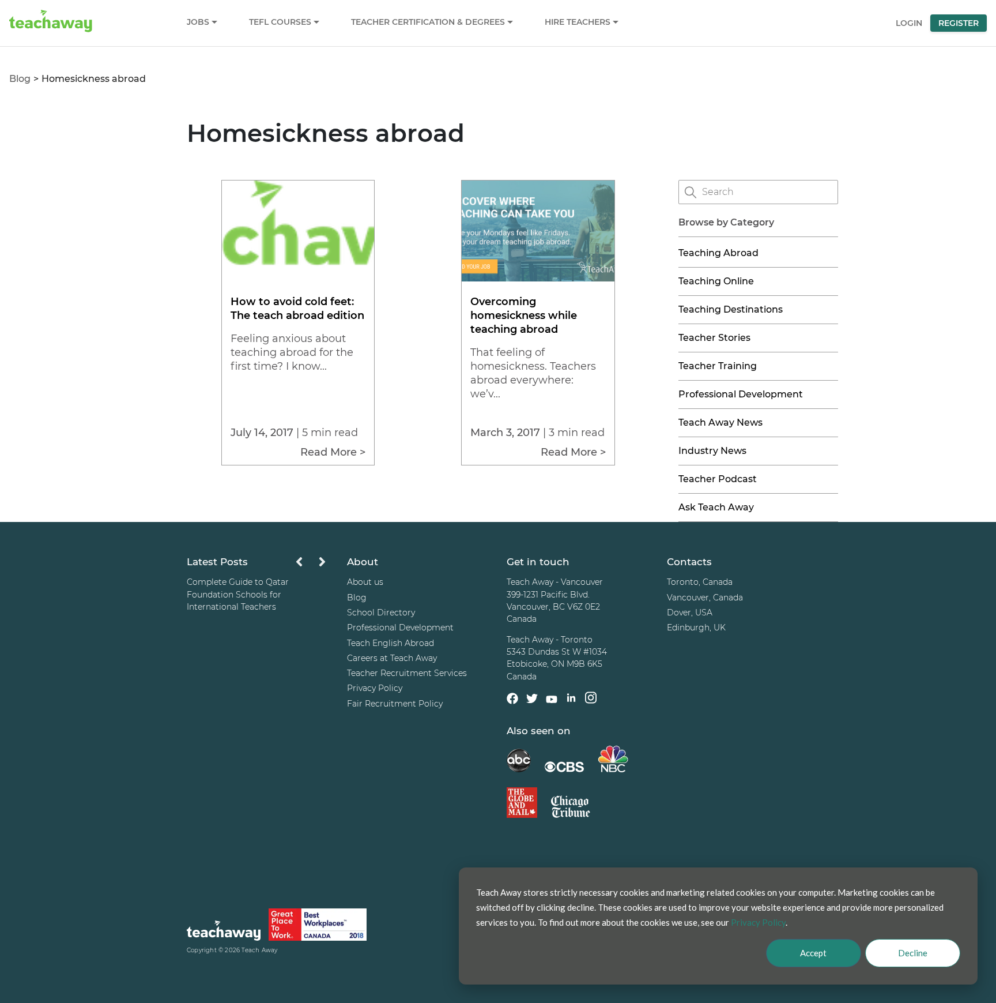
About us (365, 582)
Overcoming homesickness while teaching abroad (523, 315)
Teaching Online (716, 281)
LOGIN (909, 23)
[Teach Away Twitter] (532, 700)
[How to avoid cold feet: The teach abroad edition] (298, 278)
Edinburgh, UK (696, 627)
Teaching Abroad (718, 252)
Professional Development (740, 394)
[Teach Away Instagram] (591, 699)
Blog (20, 78)
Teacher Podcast (717, 479)
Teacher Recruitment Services (407, 673)
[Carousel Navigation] (311, 565)
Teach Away (259, 950)
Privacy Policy (374, 688)
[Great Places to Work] (318, 926)
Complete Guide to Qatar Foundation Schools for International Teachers (238, 594)
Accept (813, 953)
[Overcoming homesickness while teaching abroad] (538, 278)
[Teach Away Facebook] (512, 700)
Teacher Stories (714, 337)
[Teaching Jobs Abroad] (224, 932)
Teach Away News (720, 422)
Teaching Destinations (730, 309)
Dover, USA (689, 612)
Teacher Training (717, 365)
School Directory (381, 612)
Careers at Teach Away (392, 658)
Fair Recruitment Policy (395, 703)
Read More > (332, 452)
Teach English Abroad (390, 643)
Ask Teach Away (716, 507)
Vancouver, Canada (705, 597)
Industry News (712, 450)
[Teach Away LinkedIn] (571, 699)
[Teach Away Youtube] (551, 701)
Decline (912, 953)
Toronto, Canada (700, 582)
